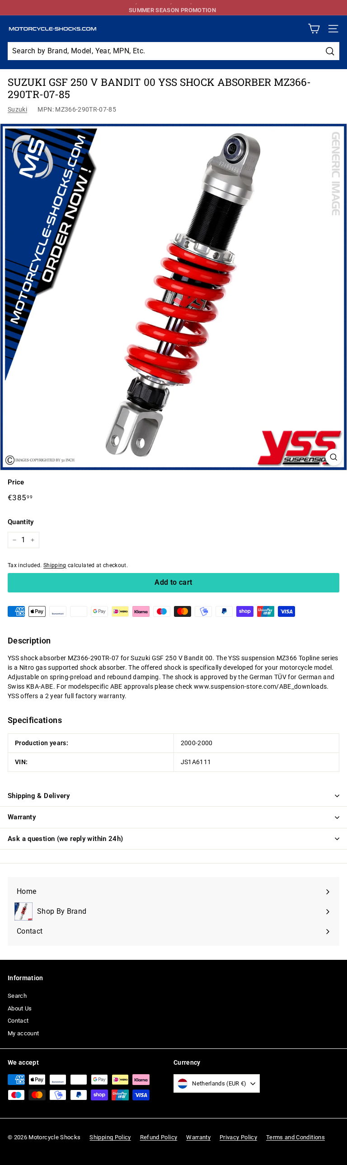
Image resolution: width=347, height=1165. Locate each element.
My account (23, 1033)
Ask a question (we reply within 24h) (65, 839)
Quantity (21, 522)
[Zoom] (333, 457)
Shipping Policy (110, 1137)
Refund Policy (159, 1137)
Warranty (22, 817)
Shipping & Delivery (39, 796)
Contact (18, 1020)
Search (17, 995)
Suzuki (17, 109)
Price (16, 482)
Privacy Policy (238, 1137)
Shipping (54, 565)
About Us (20, 1008)
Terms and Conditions (295, 1137)
